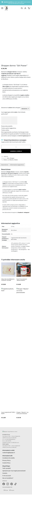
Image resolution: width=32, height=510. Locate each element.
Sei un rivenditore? (7, 478)
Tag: (2, 159)
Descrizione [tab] (4, 165)
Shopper (12, 158)
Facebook (20, 212)
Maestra (12, 159)
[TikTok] (15, 484)
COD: (2, 156)
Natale (16, 159)
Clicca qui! (21, 3)
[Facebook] (4, 484)
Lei (8, 159)
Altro (8, 158)
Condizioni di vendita (8, 458)
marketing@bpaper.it (24, 135)
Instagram (26, 212)
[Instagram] (8, 484)
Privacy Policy (6, 460)
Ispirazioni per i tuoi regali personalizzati (14, 471)
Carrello (4, 473)
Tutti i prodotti (6, 468)
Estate (5, 159)
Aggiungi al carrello (16, 151)
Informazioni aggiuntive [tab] (17, 165)
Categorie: (4, 158)
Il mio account (6, 475)
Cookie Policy (6, 463)
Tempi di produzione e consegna (14, 140)
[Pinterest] (12, 484)
